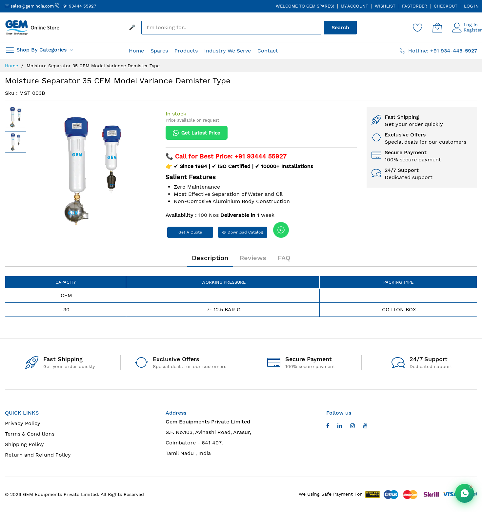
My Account (354, 6)
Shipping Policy (24, 444)
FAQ (284, 258)
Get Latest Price (200, 133)
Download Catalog (244, 232)
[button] (15, 117)
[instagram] (352, 426)
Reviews (253, 258)
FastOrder (414, 6)
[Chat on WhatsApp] (464, 493)
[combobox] (231, 27)
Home (11, 65)
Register (473, 29)
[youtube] (339, 426)
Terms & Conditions (29, 434)
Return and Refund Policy (38, 455)
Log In (471, 6)
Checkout (445, 6)
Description (210, 258)
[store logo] (33, 27)
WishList (385, 6)
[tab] (210, 258)
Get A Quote (190, 232)
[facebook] (327, 426)
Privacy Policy (22, 423)
